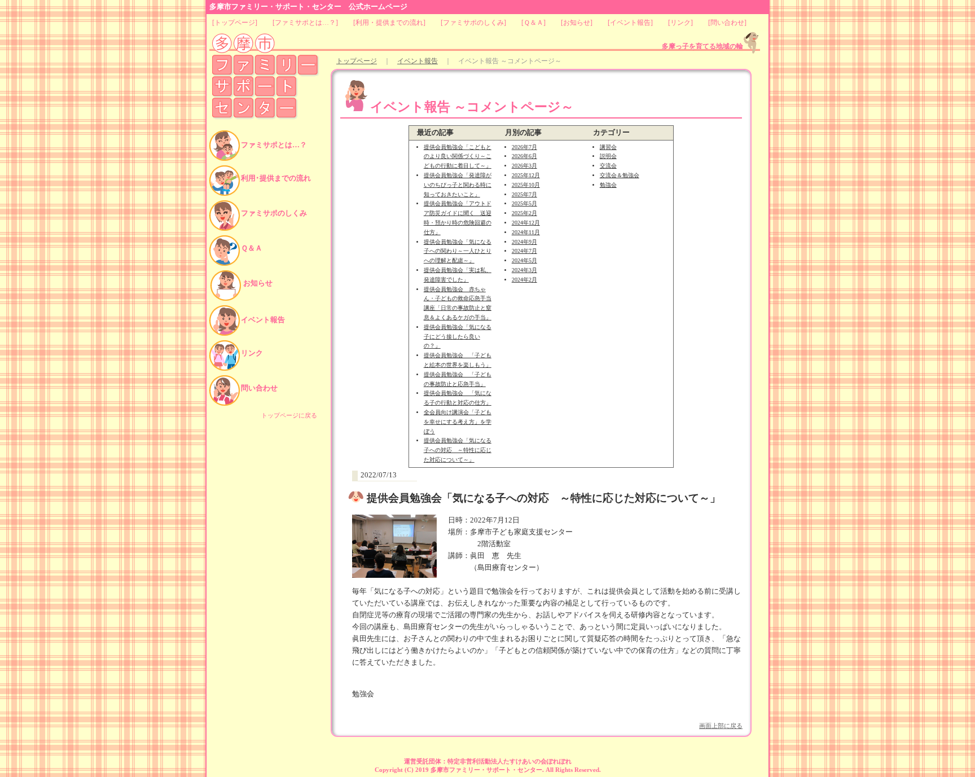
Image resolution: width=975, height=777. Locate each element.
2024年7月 (524, 251)
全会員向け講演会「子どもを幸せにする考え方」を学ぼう (457, 421)
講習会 (608, 147)
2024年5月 (524, 260)
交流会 (608, 166)
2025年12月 (526, 175)
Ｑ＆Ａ (533, 23)
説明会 (608, 156)
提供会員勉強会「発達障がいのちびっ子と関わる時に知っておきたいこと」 (457, 184)
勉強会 (608, 185)
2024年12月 (526, 223)
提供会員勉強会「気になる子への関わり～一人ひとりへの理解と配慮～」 (457, 251)
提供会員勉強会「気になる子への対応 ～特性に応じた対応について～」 (457, 450)
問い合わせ (727, 23)
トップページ (234, 23)
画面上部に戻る (721, 725)
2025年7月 (524, 194)
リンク (680, 23)
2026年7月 (524, 147)
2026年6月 (524, 156)
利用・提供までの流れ (389, 23)
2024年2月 (524, 279)
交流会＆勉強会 (619, 175)
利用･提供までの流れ (276, 178)
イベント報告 (630, 23)
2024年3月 (524, 270)
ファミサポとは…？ (305, 23)
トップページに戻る (289, 415)
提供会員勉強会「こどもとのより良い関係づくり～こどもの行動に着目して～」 (457, 156)
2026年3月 (524, 166)
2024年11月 (526, 232)
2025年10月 (526, 185)
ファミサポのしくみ (473, 23)
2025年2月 (524, 213)
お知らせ (576, 23)
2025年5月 (524, 203)
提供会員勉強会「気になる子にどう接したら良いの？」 (457, 336)
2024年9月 (524, 242)
